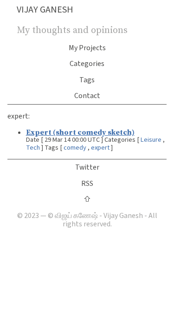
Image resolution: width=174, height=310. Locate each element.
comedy (75, 147)
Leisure (151, 140)
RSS (87, 183)
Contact (87, 96)
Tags (87, 80)
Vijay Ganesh (45, 9)
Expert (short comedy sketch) (80, 132)
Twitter (87, 167)
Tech (33, 147)
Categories (87, 64)
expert (100, 147)
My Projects (87, 48)
